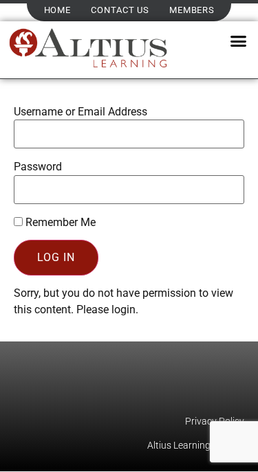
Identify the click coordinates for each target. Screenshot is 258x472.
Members (191, 10)
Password (38, 166)
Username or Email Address (80, 111)
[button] (238, 41)
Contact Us (120, 10)
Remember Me (59, 222)
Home (57, 10)
